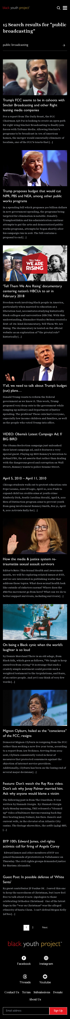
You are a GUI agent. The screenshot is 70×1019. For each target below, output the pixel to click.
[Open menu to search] (58, 8)
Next (44, 927)
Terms (26, 992)
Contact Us (11, 992)
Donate (58, 992)
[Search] (64, 45)
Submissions (42, 992)
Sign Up (58, 1011)
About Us (35, 999)
